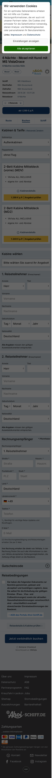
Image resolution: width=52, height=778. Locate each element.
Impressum (16, 34)
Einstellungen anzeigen (26, 41)
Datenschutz (33, 34)
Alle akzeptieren (26, 48)
